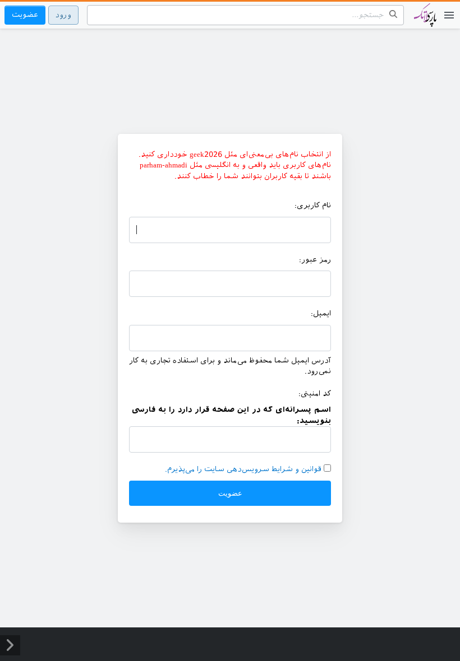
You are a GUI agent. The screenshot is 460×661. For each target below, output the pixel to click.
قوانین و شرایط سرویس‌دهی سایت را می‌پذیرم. (243, 469)
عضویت (25, 15)
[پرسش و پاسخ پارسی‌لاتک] (425, 20)
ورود (63, 15)
